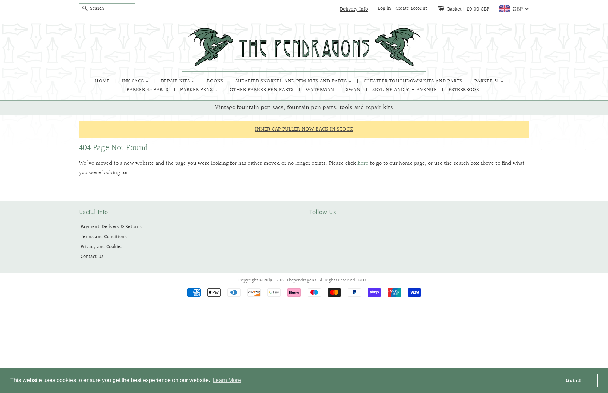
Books (216, 81)
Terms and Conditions (104, 237)
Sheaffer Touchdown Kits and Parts (414, 81)
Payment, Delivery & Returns (111, 227)
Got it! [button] (573, 380)
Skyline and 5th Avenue (405, 90)
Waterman (321, 90)
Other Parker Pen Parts (262, 90)
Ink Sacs (133, 81)
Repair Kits (176, 81)
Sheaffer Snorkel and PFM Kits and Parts (291, 81)
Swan (354, 90)
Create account (411, 9)
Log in (384, 9)
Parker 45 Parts (148, 90)
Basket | (468, 9)
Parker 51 (487, 81)
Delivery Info (354, 9)
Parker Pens (197, 90)
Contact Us (92, 257)
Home (103, 81)
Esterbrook (464, 90)
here (362, 163)
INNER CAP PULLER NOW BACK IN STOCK (304, 129)
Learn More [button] (227, 380)
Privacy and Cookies (101, 247)
